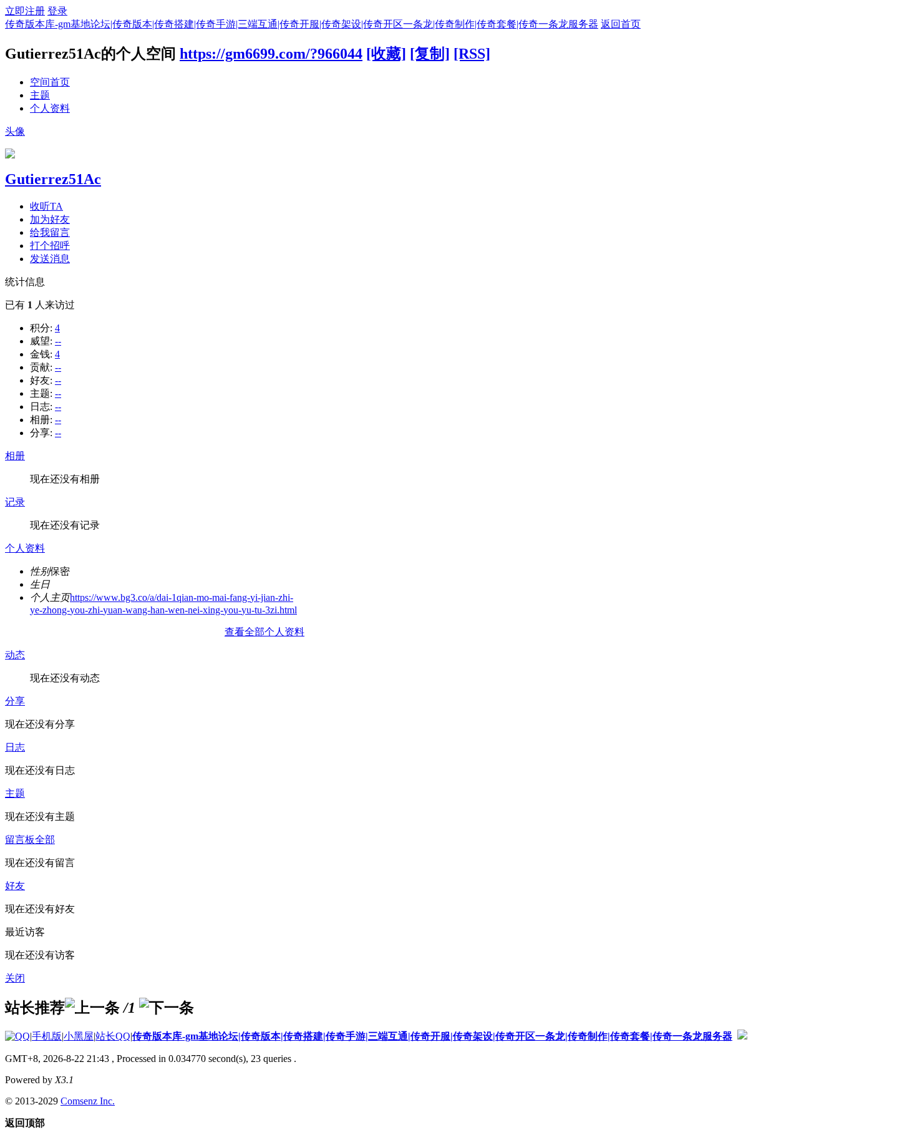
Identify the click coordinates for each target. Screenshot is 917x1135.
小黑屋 (79, 1036)
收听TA (46, 206)
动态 (15, 655)
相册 (15, 456)
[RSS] (472, 54)
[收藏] (386, 54)
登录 (57, 11)
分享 (15, 701)
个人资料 (50, 108)
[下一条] (166, 1008)
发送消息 (50, 258)
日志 (15, 747)
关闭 (15, 978)
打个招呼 (50, 245)
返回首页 (621, 24)
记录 (15, 502)
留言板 (20, 839)
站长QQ (112, 1036)
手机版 (47, 1036)
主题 (40, 95)
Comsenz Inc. (88, 1101)
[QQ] (17, 1036)
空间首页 (50, 82)
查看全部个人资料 (264, 631)
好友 (15, 885)
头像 (15, 131)
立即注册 (25, 11)
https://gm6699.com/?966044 (271, 54)
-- (58, 341)
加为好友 (50, 219)
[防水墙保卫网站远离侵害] (742, 1036)
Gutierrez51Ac (53, 179)
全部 (45, 839)
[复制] (430, 54)
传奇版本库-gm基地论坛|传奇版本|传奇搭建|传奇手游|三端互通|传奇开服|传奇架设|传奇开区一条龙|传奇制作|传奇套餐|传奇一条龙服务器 (301, 24)
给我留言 (50, 232)
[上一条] (92, 1008)
